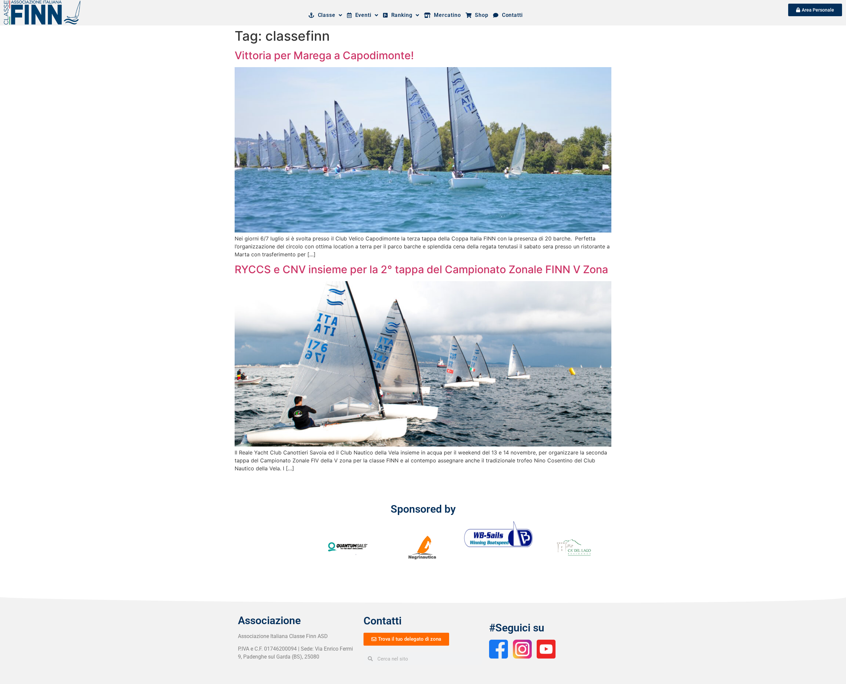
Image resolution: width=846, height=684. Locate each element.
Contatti (511, 15)
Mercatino (446, 15)
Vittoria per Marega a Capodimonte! (324, 55)
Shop (480, 15)
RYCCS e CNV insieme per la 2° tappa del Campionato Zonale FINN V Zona (421, 269)
